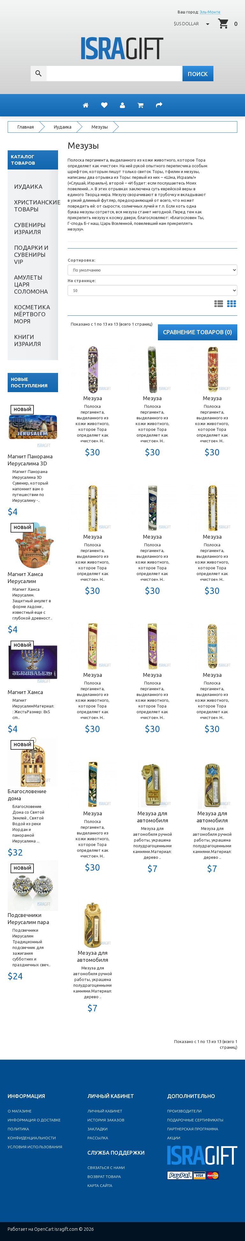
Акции (173, 1138)
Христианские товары (36, 205)
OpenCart (44, 1229)
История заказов (105, 1120)
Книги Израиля (27, 340)
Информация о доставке (34, 1120)
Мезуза (92, 398)
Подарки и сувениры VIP (31, 254)
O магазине (20, 1111)
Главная (26, 127)
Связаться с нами (106, 1168)
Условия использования (35, 1147)
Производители (184, 1111)
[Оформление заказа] (159, 105)
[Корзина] (140, 105)
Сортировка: (81, 260)
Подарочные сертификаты (195, 1120)
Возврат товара (104, 1176)
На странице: (81, 280)
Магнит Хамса (25, 692)
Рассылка (97, 1138)
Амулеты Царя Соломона (31, 284)
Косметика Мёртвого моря (32, 314)
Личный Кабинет (104, 1111)
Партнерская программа (192, 1129)
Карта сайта (99, 1185)
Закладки (97, 1129)
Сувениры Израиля (30, 228)
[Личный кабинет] (122, 105)
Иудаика (62, 127)
